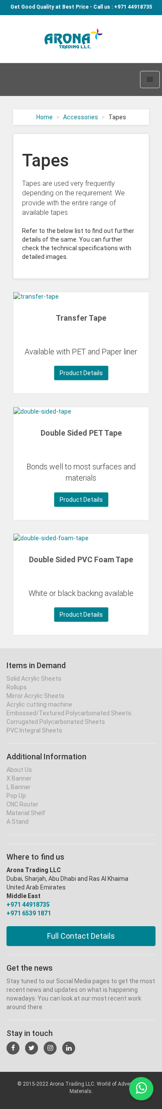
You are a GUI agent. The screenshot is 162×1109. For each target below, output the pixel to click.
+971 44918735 (28, 904)
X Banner (19, 778)
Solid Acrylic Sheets (33, 678)
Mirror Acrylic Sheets (35, 695)
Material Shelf (25, 812)
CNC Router (22, 804)
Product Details (81, 373)
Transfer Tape (81, 317)
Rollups (16, 687)
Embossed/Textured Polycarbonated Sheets (68, 713)
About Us (19, 769)
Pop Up (16, 795)
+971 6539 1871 (28, 913)
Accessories (80, 117)
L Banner (18, 787)
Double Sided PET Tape (81, 432)
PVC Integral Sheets (34, 730)
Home (44, 117)
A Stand (17, 821)
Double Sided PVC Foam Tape (81, 559)
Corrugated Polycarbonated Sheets (55, 721)
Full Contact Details (81, 935)
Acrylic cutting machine (39, 704)
